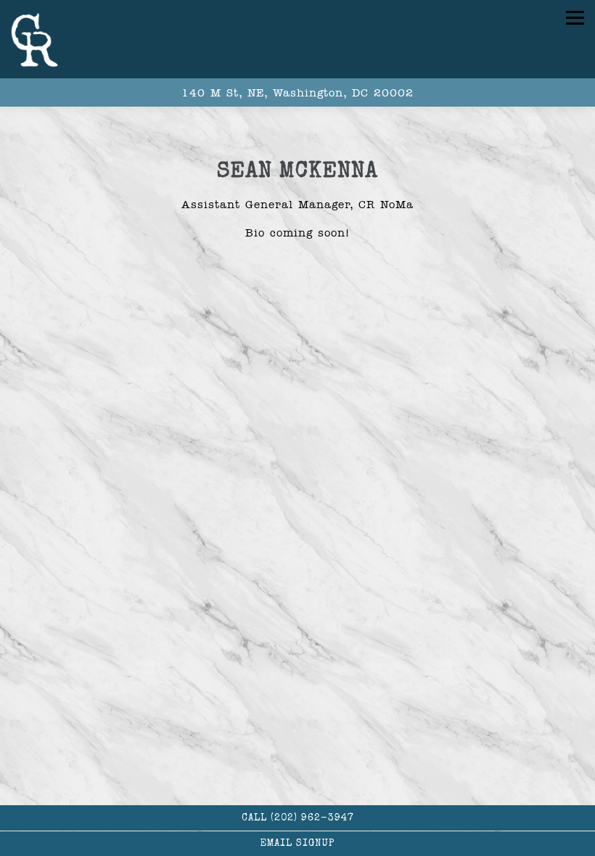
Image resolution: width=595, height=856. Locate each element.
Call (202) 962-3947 (298, 818)
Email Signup (297, 844)
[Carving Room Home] (39, 39)
